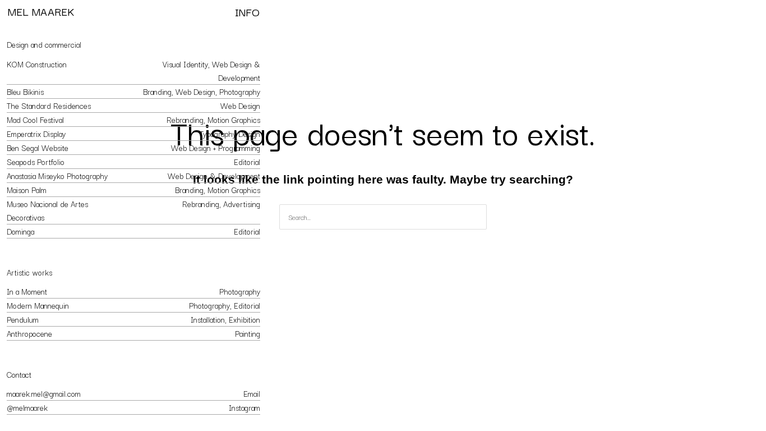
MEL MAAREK (40, 11)
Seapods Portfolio (35, 161)
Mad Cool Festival (35, 119)
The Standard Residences (49, 105)
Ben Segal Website (37, 147)
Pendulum (23, 319)
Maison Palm (27, 190)
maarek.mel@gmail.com (44, 393)
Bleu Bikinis (25, 91)
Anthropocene (29, 333)
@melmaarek (27, 407)
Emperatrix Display (36, 133)
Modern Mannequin (38, 305)
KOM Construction (37, 64)
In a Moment (27, 291)
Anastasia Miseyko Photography (57, 175)
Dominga (20, 231)
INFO (247, 11)
